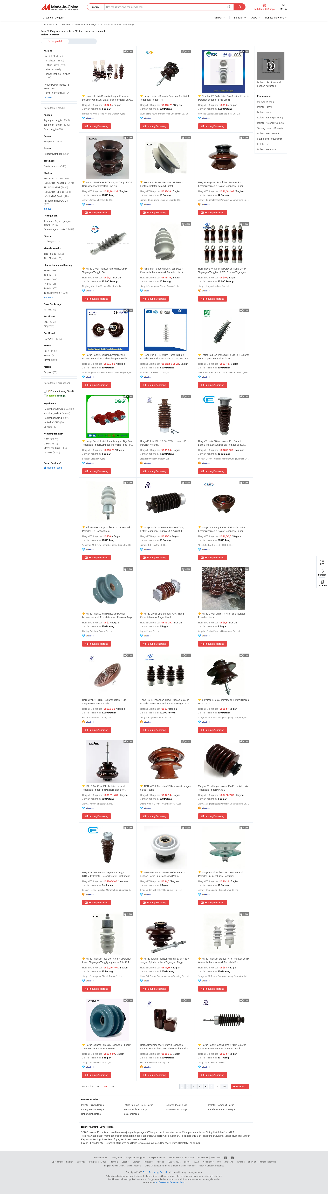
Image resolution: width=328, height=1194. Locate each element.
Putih (50, 351)
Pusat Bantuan (101, 1157)
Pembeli (218, 17)
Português (148, 1161)
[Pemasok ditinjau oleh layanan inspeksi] (59, 391)
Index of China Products (184, 1165)
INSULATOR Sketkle (57, 191)
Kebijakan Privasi (157, 1157)
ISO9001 (53, 338)
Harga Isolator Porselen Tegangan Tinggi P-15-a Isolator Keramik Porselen (107, 1046)
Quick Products (134, 1165)
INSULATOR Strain (57, 196)
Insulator (54, 60)
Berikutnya (239, 1086)
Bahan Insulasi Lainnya (57, 75)
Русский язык (174, 1161)
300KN (50, 279)
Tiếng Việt (251, 1161)
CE (49, 326)
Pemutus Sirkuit (265, 101)
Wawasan (216, 1157)
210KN (50, 283)
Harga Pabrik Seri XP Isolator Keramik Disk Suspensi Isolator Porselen (104, 701)
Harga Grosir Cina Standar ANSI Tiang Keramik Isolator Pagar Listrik (162, 615)
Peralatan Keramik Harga (221, 1109)
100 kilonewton (56, 292)
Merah (50, 359)
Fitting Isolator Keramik (269, 138)
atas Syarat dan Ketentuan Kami (169, 1182)
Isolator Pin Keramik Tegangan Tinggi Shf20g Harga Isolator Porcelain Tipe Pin (107, 184)
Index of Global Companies (211, 1165)
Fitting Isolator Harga (92, 1109)
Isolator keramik (57, 92)
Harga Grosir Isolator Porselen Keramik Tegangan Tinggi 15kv (104, 270)
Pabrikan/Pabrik (57, 413)
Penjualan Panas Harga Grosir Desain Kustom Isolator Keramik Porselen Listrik (161, 270)
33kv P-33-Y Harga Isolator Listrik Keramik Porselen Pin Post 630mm (106, 529)
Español (125, 1161)
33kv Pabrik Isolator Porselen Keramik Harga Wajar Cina (223, 701)
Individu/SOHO (54, 422)
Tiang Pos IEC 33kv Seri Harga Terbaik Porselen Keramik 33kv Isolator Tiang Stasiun (164, 356)
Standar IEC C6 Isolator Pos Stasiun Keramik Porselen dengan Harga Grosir (223, 97)
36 (105, 1086)
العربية (196, 1161)
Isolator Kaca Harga (176, 1105)
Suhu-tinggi (54, 129)
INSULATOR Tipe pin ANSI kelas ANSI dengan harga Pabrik (165, 787)
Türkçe (240, 1161)
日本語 (103, 1161)
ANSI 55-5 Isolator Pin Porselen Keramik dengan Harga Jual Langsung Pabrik (163, 874)
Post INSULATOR (57, 178)
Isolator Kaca (264, 112)
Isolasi (52, 241)
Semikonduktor (55, 166)
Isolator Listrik (264, 106)
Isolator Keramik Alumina (270, 122)
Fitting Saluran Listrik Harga (138, 1105)
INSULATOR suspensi (59, 182)
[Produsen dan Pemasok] (59, 7)
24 (98, 1086)
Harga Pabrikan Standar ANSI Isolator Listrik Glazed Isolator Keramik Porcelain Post (223, 960)
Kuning (51, 355)
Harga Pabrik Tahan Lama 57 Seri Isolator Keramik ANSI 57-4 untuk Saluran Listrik (222, 1046)
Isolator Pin (263, 144)
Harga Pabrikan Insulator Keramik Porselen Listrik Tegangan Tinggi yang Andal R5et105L (106, 960)
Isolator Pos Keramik (268, 133)
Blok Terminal (55, 69)
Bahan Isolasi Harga (176, 1109)
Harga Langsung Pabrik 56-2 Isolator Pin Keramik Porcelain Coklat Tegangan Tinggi (220, 184)
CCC (50, 321)
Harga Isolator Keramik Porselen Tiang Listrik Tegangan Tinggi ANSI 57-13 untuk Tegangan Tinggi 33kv (222, 270)
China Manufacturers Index (157, 1165)
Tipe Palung (54, 253)
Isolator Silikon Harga (92, 1105)
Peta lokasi (202, 1157)
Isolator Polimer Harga (135, 1109)
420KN (50, 275)
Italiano (160, 1161)
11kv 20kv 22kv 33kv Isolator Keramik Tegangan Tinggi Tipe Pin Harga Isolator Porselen (104, 787)
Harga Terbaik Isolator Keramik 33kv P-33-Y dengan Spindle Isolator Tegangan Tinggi (164, 960)
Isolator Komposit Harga (221, 1105)
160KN (50, 288)
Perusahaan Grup (57, 417)
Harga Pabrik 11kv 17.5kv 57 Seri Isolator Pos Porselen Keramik (164, 442)
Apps (254, 17)
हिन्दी (219, 1161)
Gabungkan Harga (91, 1113)
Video (129, 51)
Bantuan (238, 17)
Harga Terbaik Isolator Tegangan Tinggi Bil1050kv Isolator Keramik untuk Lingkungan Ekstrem (106, 874)
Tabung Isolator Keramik (270, 128)
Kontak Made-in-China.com (181, 1157)
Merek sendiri (55, 448)
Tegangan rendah (57, 124)
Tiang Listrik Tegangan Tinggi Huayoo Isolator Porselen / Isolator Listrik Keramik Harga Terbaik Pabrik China (165, 701)
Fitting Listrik (55, 65)
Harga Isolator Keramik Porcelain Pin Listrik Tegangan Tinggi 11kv (164, 97)
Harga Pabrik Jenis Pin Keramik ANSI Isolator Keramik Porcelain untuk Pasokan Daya (107, 615)
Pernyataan (117, 1157)
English (69, 1161)
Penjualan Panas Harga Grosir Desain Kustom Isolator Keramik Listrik (161, 184)
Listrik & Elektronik (53, 56)
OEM (51, 443)
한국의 (187, 1161)
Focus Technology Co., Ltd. (155, 1172)
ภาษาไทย (228, 1161)
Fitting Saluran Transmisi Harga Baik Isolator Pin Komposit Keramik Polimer (223, 356)
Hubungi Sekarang (98, 126)
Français (114, 1161)
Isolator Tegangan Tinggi (270, 117)
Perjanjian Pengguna (136, 1157)
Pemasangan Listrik (59, 229)
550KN (50, 270)
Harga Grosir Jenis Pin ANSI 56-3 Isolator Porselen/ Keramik (221, 615)
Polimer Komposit (57, 153)
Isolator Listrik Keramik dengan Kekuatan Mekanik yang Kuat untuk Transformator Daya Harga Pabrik (106, 97)
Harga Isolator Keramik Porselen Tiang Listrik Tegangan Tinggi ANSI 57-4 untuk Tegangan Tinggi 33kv (162, 529)
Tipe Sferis (53, 258)
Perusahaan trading (59, 409)
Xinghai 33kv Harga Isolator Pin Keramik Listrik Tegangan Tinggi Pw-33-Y (223, 787)
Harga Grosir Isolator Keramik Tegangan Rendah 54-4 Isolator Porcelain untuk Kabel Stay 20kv (165, 1046)
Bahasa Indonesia (267, 1161)
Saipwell (50, 372)
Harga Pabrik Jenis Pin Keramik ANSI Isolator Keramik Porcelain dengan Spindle (104, 356)
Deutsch (136, 1161)
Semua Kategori (54, 17)
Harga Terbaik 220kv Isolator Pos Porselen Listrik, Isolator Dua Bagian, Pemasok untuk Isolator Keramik (221, 442)
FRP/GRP (53, 141)
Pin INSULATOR (56, 187)
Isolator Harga (131, 1113)
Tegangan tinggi (57, 120)
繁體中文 (92, 1161)
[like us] (225, 1157)
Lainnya (48, 97)
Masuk (283, 9)
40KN (50, 309)
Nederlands (208, 1161)
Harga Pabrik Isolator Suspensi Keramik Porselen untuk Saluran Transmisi (221, 874)
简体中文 (81, 1161)
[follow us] (232, 1157)
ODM (51, 439)
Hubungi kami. (54, 467)
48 (112, 1086)
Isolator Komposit (266, 149)
